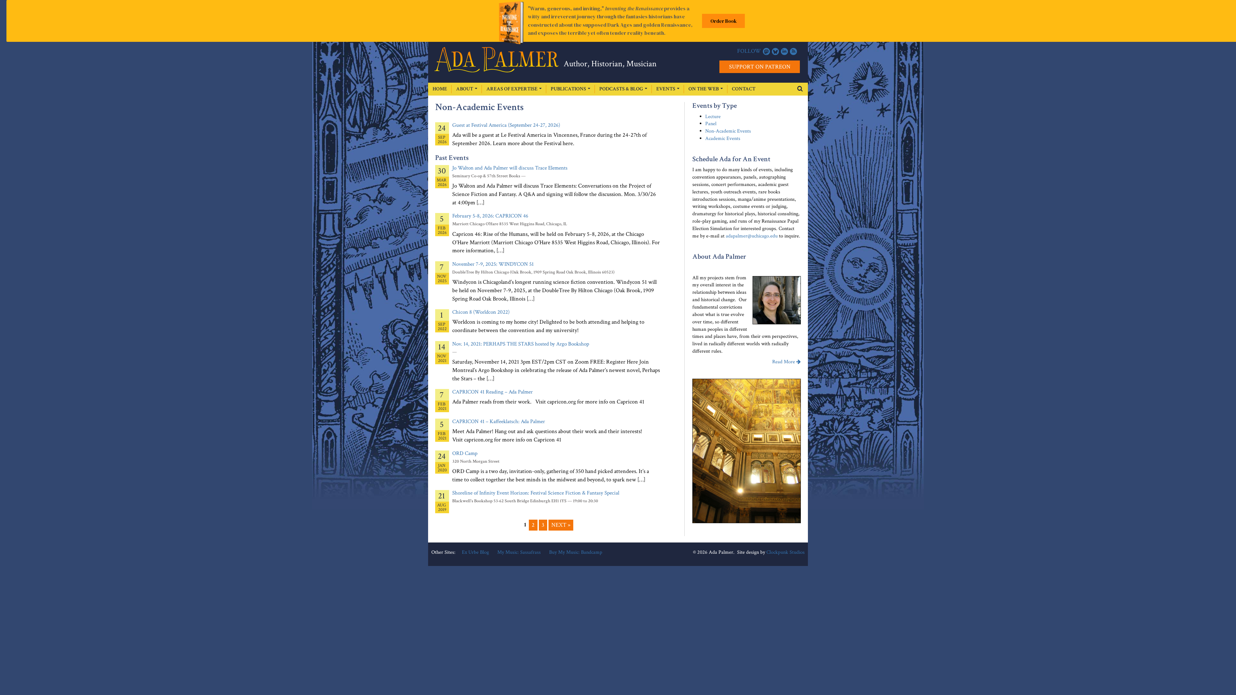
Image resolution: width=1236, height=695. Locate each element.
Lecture (713, 116)
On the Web (704, 89)
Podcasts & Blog (621, 89)
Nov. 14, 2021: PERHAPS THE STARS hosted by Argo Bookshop (520, 344)
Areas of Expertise (512, 89)
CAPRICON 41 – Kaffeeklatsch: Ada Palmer (498, 421)
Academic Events (722, 138)
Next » (560, 525)
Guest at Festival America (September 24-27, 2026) (506, 125)
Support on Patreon (760, 66)
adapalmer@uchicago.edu (752, 236)
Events (666, 89)
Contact (743, 89)
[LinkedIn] (784, 51)
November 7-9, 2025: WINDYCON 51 (493, 264)
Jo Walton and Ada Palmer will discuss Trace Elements (509, 167)
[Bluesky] (775, 51)
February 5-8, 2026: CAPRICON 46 (490, 215)
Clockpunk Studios (785, 552)
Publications (569, 89)
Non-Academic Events (728, 131)
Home (440, 89)
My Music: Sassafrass (519, 552)
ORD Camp (464, 453)
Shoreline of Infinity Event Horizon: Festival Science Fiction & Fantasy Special (535, 492)
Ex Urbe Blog (475, 552)
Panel (710, 123)
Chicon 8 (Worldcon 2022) (481, 312)
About (465, 89)
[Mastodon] (766, 51)
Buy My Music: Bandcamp (575, 552)
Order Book (723, 21)
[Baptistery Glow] (746, 451)
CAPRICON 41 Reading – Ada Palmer (492, 391)
